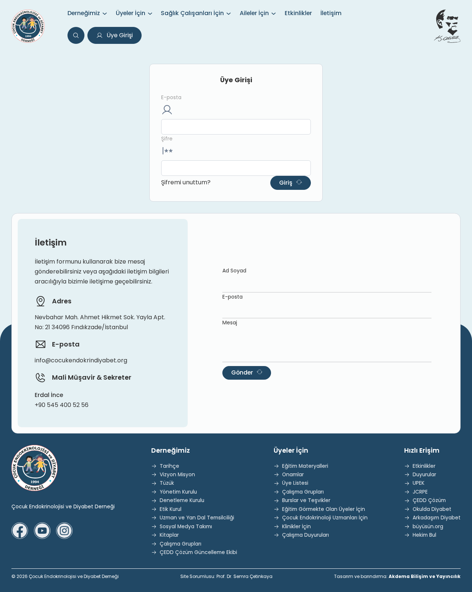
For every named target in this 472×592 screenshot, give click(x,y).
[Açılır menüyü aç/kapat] (104, 13)
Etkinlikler (298, 13)
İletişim (330, 13)
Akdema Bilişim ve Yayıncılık (425, 576)
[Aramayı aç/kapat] (76, 35)
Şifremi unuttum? (186, 182)
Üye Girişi (120, 35)
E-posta (171, 97)
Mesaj (229, 322)
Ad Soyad (234, 270)
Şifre (167, 138)
